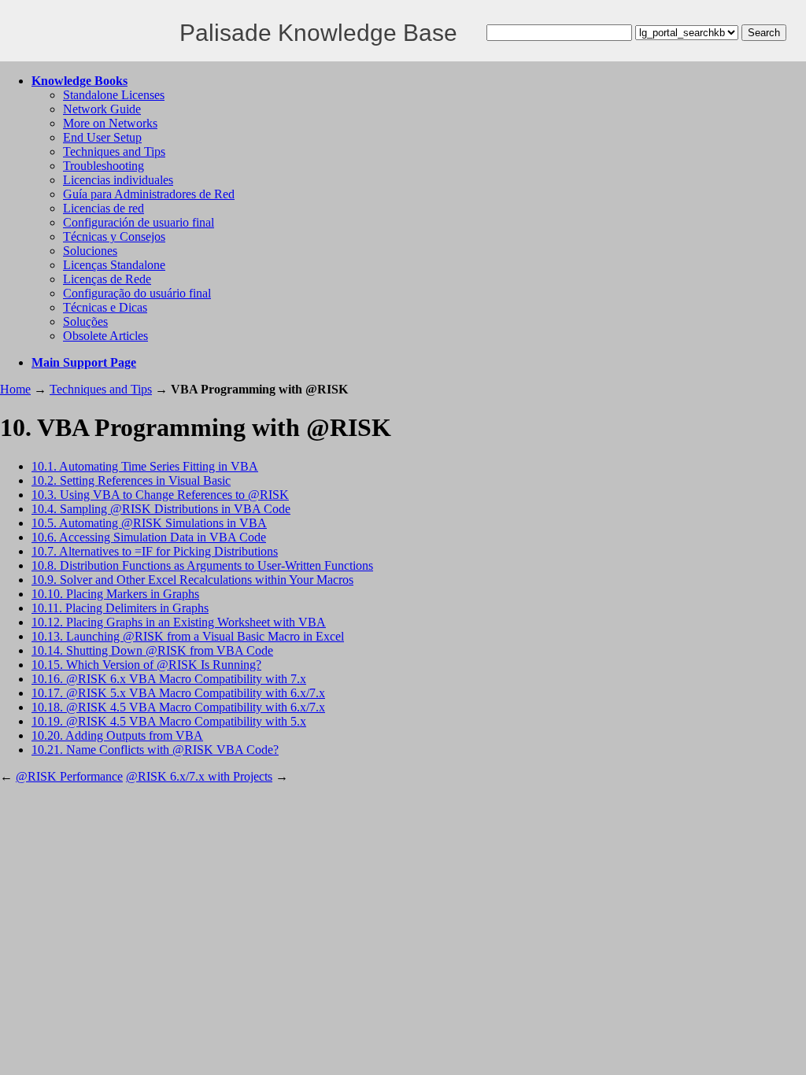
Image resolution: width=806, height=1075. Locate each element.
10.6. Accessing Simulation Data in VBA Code (148, 537)
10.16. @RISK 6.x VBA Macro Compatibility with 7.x (168, 678)
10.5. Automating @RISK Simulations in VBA (149, 523)
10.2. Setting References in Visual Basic (131, 480)
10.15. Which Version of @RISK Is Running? (146, 664)
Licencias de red (103, 208)
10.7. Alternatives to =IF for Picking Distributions (154, 551)
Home (15, 389)
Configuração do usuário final (137, 293)
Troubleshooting (103, 165)
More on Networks (110, 123)
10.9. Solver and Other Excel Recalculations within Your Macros (192, 579)
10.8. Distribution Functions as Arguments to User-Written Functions (202, 565)
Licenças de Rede (107, 279)
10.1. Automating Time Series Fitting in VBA (144, 466)
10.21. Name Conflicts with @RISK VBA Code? (155, 749)
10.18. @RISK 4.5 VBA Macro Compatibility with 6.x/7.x (178, 707)
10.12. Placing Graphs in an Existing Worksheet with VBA (178, 622)
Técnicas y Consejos (114, 236)
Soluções (85, 321)
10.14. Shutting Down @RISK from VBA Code (152, 650)
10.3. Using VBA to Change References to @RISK (160, 494)
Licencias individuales (118, 180)
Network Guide (102, 109)
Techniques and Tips (114, 151)
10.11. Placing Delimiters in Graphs (120, 608)
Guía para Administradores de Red (149, 194)
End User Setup (102, 137)
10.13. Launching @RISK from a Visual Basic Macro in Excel (187, 636)
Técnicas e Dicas (105, 307)
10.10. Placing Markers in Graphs (115, 593)
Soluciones (90, 250)
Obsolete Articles (105, 335)
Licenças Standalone (114, 265)
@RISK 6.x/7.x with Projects (199, 776)
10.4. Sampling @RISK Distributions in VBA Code (160, 508)
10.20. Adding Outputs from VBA (117, 735)
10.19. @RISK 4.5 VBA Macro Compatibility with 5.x (168, 721)
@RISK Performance (69, 776)
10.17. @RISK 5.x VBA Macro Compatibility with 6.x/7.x (178, 693)
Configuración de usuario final (138, 222)
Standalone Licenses (114, 95)
